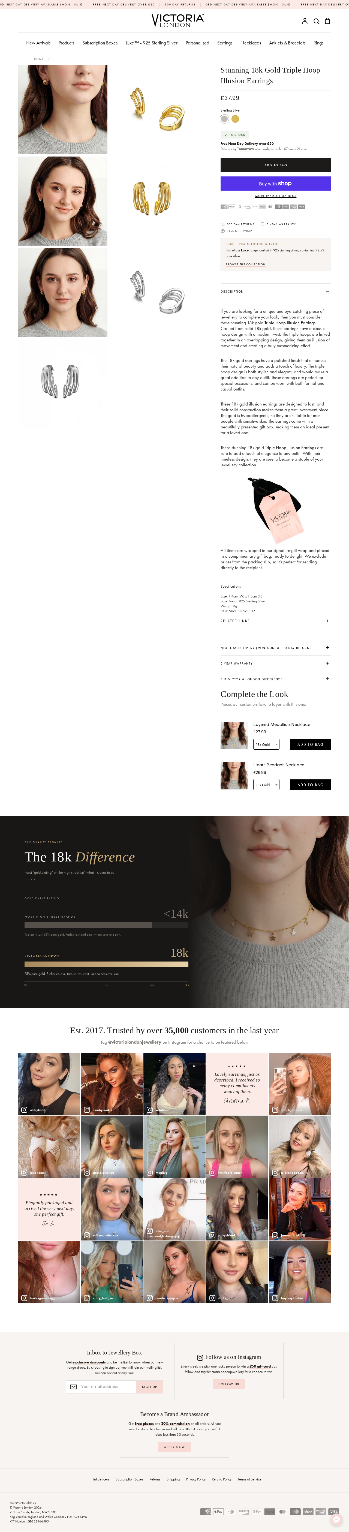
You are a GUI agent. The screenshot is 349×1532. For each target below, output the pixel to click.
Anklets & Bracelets (287, 43)
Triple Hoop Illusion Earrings (289, 323)
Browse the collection (246, 264)
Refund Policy (221, 1479)
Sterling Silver (224, 119)
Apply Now (174, 1447)
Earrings (224, 43)
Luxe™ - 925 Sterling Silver (151, 43)
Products (66, 43)
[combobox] (266, 744)
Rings (318, 43)
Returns (154, 1479)
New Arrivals (38, 43)
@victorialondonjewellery (134, 1042)
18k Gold (235, 119)
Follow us (229, 1384)
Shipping (173, 1479)
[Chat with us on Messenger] (336, 1519)
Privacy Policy (196, 1479)
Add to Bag (310, 744)
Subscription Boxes (100, 43)
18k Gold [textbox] (263, 744)
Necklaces (250, 43)
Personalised (197, 43)
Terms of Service (249, 1479)
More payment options (275, 196)
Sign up (149, 1387)
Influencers (101, 1479)
